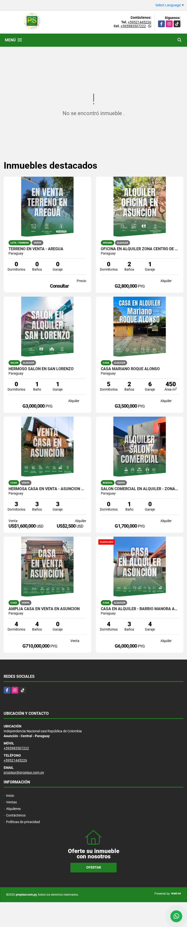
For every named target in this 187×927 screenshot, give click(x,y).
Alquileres (13, 809)
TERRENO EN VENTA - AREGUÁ (36, 249)
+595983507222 (133, 26)
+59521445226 (139, 22)
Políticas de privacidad (23, 822)
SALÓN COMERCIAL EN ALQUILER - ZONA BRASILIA (139, 489)
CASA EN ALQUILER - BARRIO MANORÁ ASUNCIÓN (139, 609)
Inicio (10, 796)
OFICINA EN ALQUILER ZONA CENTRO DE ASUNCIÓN (139, 249)
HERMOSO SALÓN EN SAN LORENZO (41, 369)
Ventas (11, 802)
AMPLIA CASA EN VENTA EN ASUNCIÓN (44, 609)
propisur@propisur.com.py (24, 772)
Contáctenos (16, 815)
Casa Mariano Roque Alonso (130, 369)
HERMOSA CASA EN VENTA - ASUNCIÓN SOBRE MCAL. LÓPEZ (47, 489)
